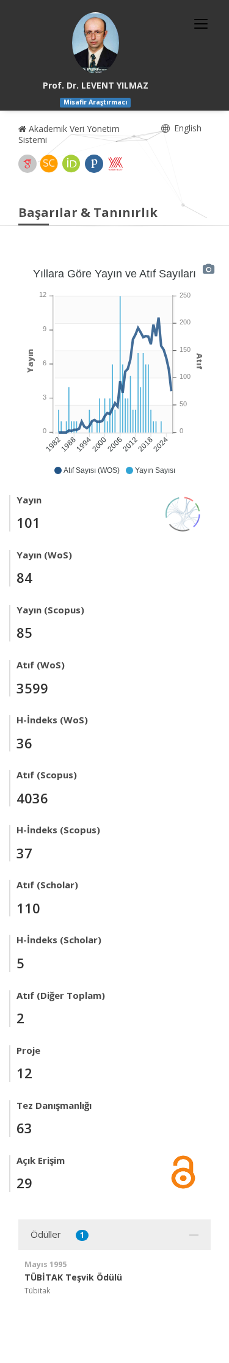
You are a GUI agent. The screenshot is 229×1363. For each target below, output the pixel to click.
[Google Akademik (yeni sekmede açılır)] (27, 164)
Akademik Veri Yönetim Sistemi (69, 134)
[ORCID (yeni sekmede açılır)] (71, 164)
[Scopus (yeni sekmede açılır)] (49, 164)
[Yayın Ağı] (183, 513)
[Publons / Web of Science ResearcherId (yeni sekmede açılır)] (94, 164)
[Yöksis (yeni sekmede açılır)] (115, 164)
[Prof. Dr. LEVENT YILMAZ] (95, 42)
